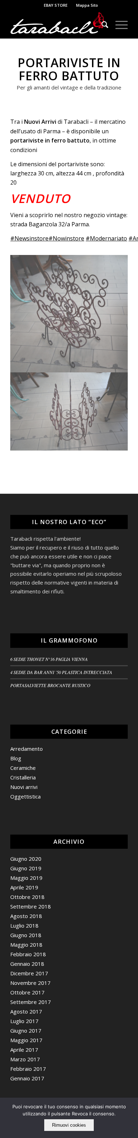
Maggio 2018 (26, 944)
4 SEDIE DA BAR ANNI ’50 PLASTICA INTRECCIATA (61, 672)
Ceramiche (23, 767)
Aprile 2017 (24, 1049)
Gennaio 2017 (27, 1078)
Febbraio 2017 (28, 1068)
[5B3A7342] (69, 411)
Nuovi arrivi (24, 786)
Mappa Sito (87, 5)
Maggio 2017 (26, 1040)
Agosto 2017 (26, 1011)
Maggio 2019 (26, 877)
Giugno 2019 (25, 868)
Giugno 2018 (25, 935)
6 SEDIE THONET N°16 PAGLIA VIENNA (49, 659)
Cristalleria (23, 777)
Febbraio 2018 (28, 954)
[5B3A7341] (69, 314)
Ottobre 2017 (27, 992)
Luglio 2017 (24, 1020)
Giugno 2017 (25, 1030)
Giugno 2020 (25, 858)
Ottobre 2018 (27, 896)
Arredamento (26, 748)
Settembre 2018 (30, 906)
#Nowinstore (66, 238)
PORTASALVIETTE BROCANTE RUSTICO (50, 685)
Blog (15, 758)
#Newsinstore (29, 238)
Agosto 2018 (26, 915)
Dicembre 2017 (29, 973)
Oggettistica (25, 796)
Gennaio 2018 (27, 963)
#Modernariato (106, 238)
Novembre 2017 (30, 982)
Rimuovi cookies (69, 1125)
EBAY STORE (56, 5)
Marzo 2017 (25, 1059)
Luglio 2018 (24, 925)
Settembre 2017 (30, 1001)
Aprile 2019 (24, 887)
